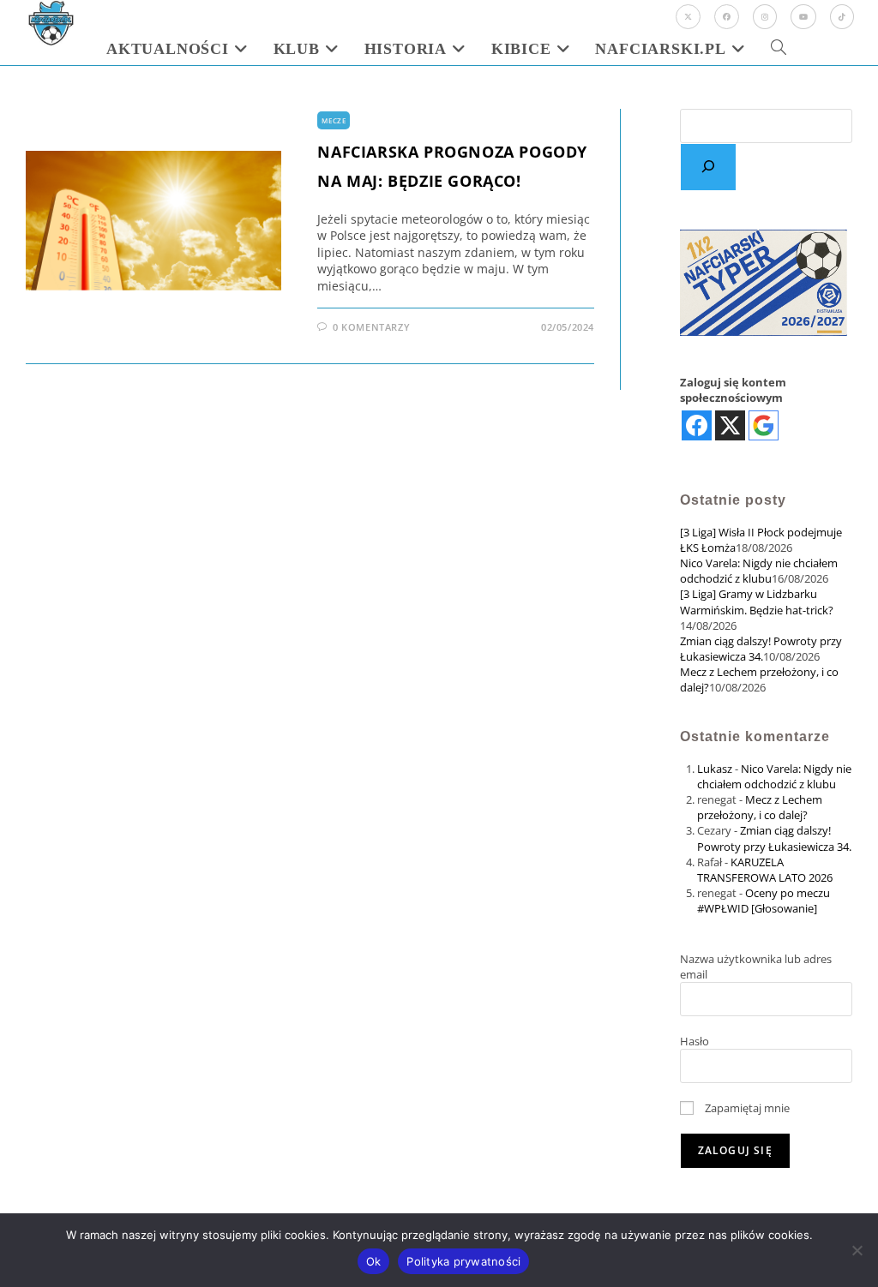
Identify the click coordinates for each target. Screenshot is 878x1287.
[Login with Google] (764, 425)
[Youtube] (803, 16)
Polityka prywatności (463, 1261)
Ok (374, 1261)
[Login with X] (730, 425)
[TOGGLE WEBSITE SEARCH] (779, 49)
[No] (856, 1250)
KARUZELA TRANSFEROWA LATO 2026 (765, 869)
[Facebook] (726, 16)
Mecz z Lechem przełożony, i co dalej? (759, 807)
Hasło (694, 1041)
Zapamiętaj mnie (746, 1108)
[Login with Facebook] (697, 425)
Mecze (334, 120)
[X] (688, 16)
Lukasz (714, 768)
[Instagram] (765, 16)
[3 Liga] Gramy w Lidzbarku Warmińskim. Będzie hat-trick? (756, 601)
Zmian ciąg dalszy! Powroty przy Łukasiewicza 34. (761, 648)
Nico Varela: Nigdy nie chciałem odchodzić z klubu (759, 570)
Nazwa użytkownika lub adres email (756, 966)
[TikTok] (842, 16)
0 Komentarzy (371, 326)
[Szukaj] (708, 167)
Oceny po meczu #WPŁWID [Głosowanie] (763, 900)
